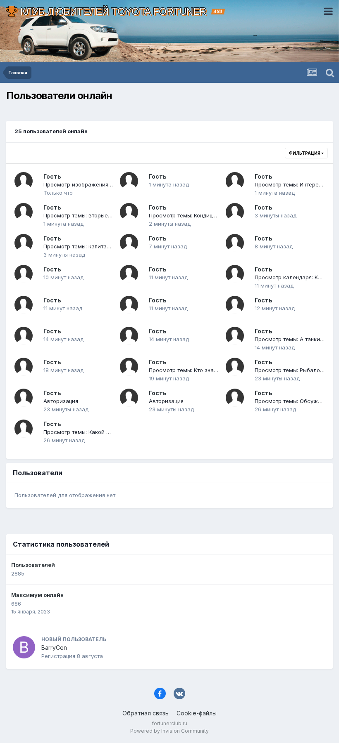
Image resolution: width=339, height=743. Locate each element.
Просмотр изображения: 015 (81, 184)
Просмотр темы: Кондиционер (189, 215)
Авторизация (60, 401)
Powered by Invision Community (169, 731)
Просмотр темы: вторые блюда (85, 215)
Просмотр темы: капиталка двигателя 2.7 (99, 246)
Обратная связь (145, 713)
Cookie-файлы (197, 713)
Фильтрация (305, 153)
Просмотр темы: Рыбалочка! (292, 370)
